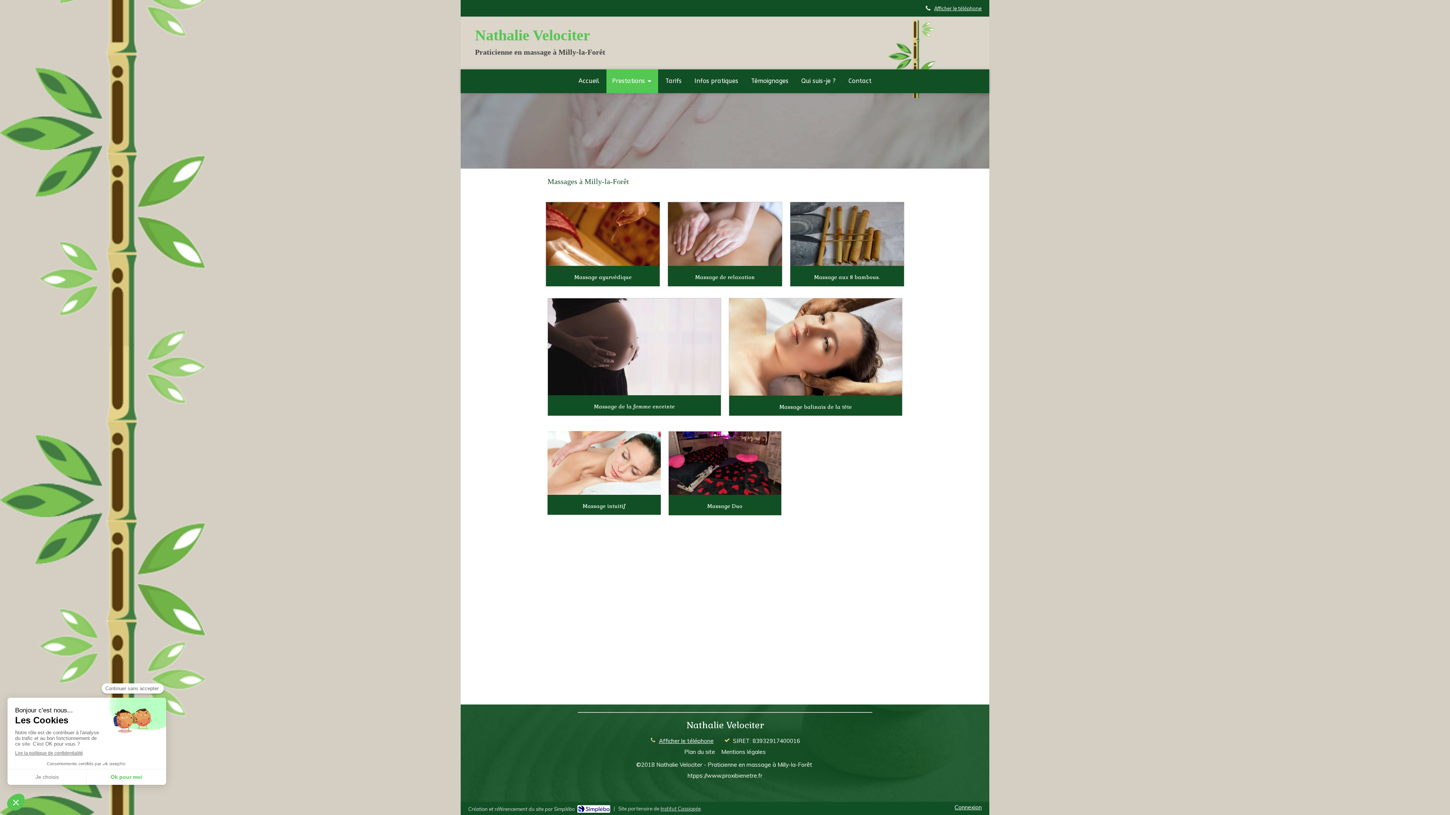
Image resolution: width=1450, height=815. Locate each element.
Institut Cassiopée (680, 809)
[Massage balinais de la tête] (815, 347)
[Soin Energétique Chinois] (725, 463)
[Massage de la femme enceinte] (634, 346)
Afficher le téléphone (958, 8)
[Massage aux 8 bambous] (847, 234)
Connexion (968, 807)
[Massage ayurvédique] (603, 234)
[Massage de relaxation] (725, 234)
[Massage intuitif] (604, 462)
